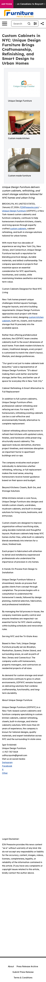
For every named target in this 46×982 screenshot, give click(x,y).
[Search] (29, 23)
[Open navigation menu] (4, 23)
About (11, 966)
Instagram (7, 762)
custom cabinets (18, 228)
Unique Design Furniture (14, 211)
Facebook (7, 766)
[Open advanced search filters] (35, 23)
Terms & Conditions (23, 977)
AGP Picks (7, 4)
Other (5, 773)
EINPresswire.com (29, 207)
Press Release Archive (27, 966)
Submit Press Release (23, 972)
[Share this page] (42, 23)
